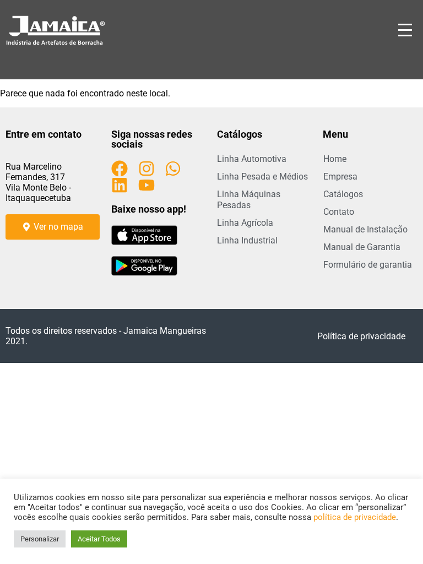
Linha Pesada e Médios (262, 176)
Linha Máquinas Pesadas (248, 199)
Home (334, 159)
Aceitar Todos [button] (99, 539)
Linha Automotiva (251, 159)
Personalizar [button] (39, 539)
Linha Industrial (247, 240)
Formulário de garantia (367, 264)
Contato (338, 212)
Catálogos (343, 194)
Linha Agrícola (245, 223)
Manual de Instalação (365, 229)
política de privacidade (354, 517)
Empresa (340, 176)
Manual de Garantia (361, 247)
